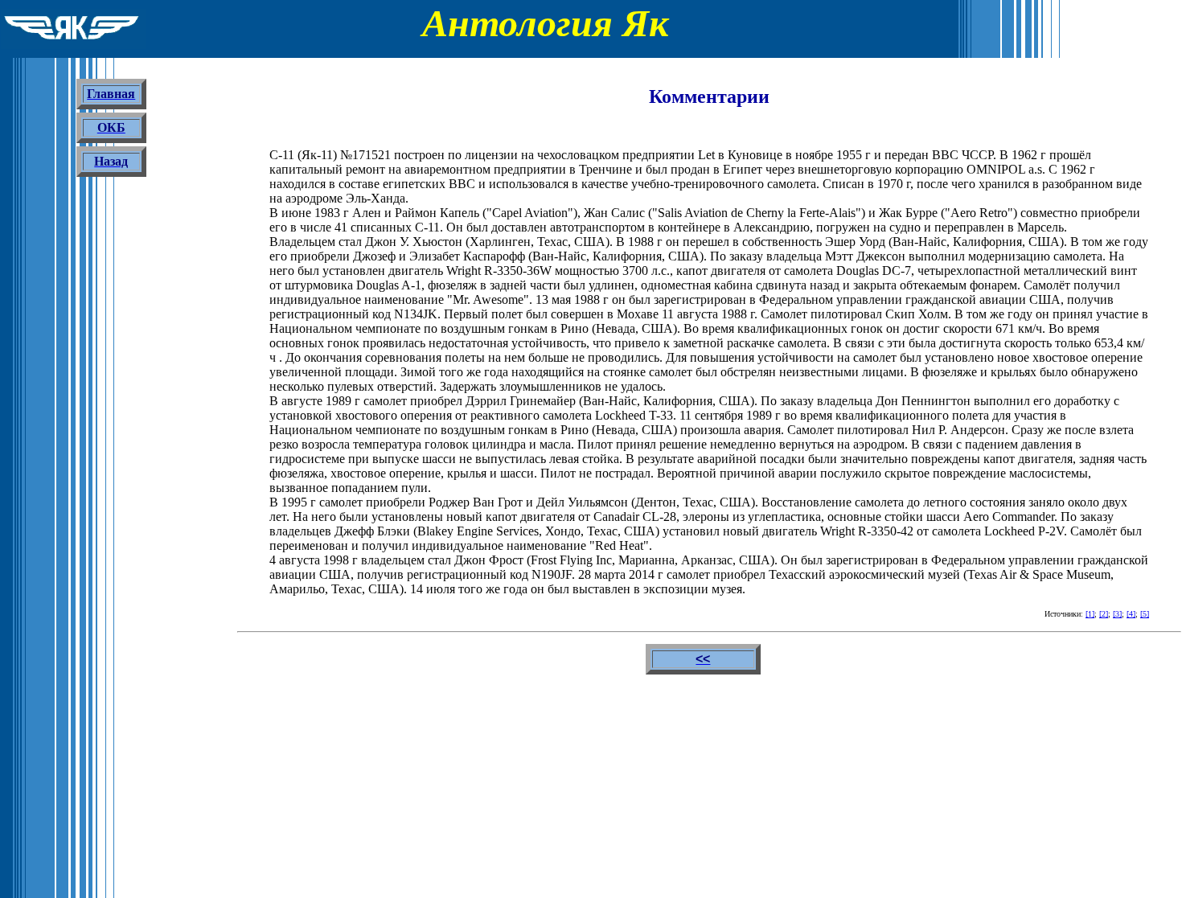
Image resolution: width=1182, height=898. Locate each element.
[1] (1090, 613)
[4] (1131, 613)
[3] (1117, 613)
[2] (1103, 613)
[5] (1144, 613)
